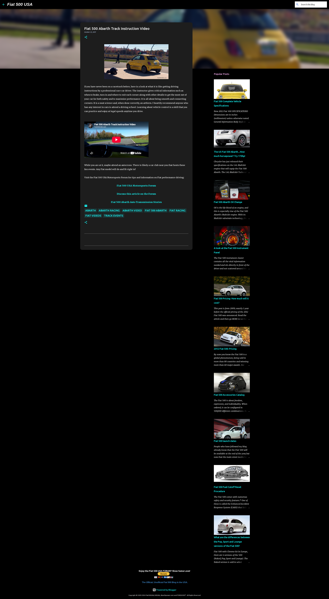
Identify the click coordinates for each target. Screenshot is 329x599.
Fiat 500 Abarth (156, 210)
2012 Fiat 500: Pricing (225, 348)
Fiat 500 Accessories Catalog (229, 395)
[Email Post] (85, 206)
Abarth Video (132, 210)
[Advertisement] (205, 111)
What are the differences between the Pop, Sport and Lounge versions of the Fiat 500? (232, 541)
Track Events (113, 215)
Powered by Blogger (166, 590)
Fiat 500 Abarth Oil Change (228, 202)
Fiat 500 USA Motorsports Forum (136, 185)
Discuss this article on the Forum (136, 193)
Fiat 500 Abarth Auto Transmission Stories (136, 202)
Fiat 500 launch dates (225, 441)
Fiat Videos (93, 215)
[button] (85, 37)
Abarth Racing (109, 210)
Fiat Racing (177, 210)
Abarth (90, 210)
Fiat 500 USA (20, 4)
